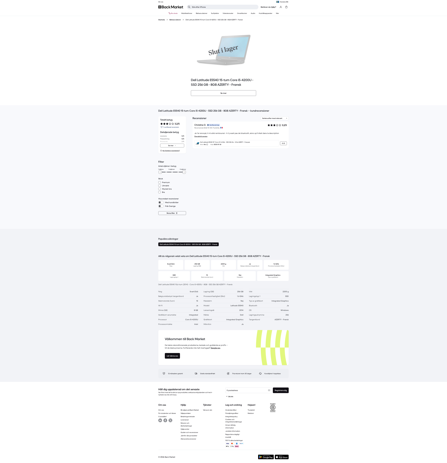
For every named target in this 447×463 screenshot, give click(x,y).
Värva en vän (207, 410)
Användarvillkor (231, 410)
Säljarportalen (186, 413)
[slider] (160, 172)
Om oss (161, 410)
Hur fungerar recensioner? (171, 150)
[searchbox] (224, 7)
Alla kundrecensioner (188, 439)
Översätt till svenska (200, 136)
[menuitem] (186, 13)
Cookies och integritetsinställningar (233, 420)
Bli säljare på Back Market (190, 410)
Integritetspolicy (231, 416)
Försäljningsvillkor (231, 413)
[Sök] (189, 7)
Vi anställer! (162, 416)
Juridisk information (232, 431)
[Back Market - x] (170, 420)
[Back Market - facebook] (165, 420)
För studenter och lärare (167, 413)
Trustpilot (251, 410)
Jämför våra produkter (189, 436)
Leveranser (185, 420)
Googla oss (215, 348)
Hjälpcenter (185, 429)
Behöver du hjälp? (268, 7)
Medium (251, 413)
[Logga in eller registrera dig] (280, 7)
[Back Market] (170, 7)
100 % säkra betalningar (234, 440)
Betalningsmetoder (188, 416)
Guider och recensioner (189, 432)
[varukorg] (286, 7)
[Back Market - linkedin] (160, 420)
